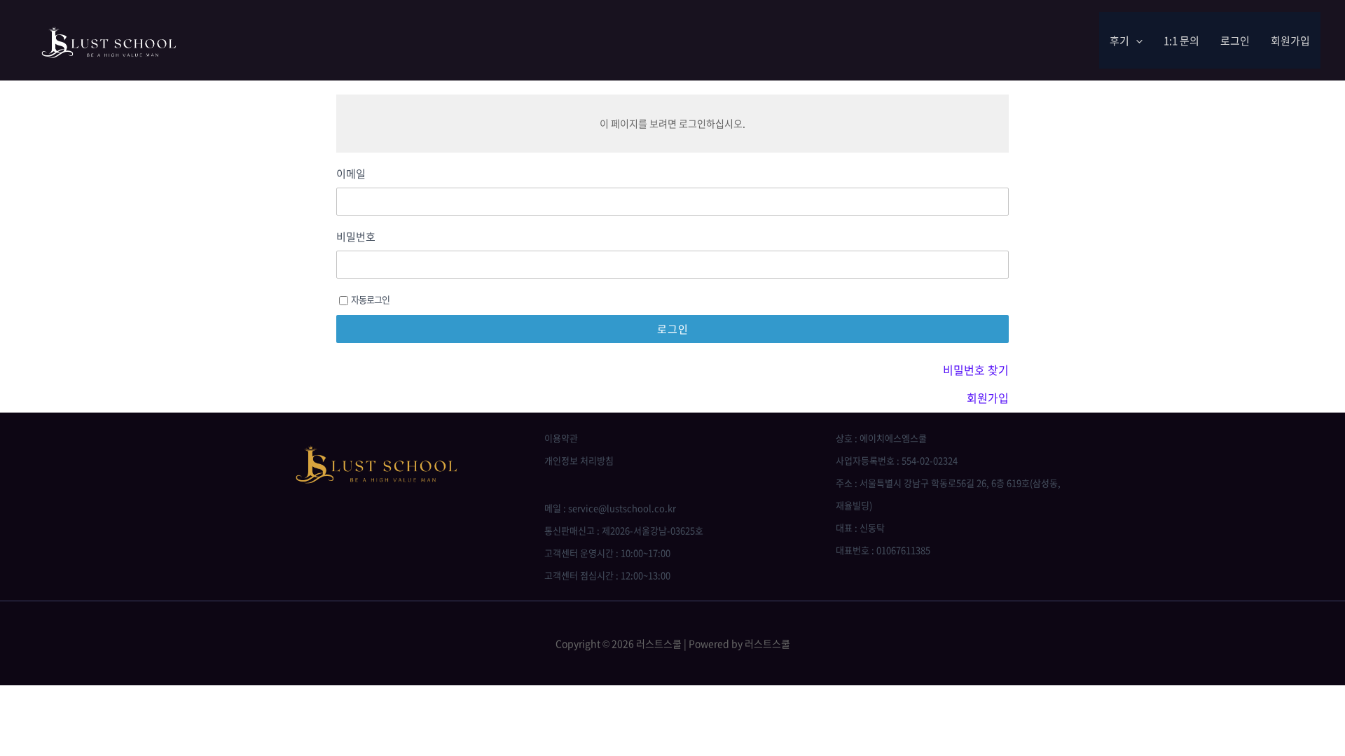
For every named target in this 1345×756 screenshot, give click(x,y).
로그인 (1235, 40)
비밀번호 (355, 237)
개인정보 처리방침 (579, 460)
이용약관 (561, 437)
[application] (1136, 40)
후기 (1119, 40)
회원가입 (1290, 40)
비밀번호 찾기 (976, 369)
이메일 (351, 174)
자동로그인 (370, 299)
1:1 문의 (1181, 40)
